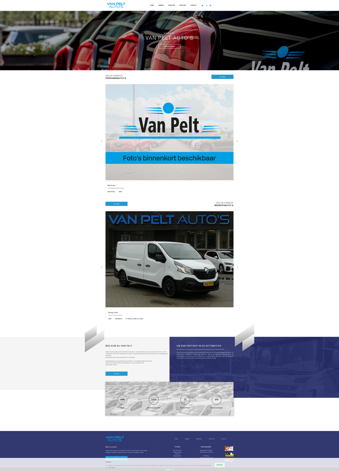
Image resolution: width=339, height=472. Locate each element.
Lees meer (112, 467)
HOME (152, 5)
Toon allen (222, 77)
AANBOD (161, 5)
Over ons (116, 373)
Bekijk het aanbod (169, 46)
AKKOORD (220, 465)
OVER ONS (182, 5)
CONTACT (193, 5)
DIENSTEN (171, 5)
